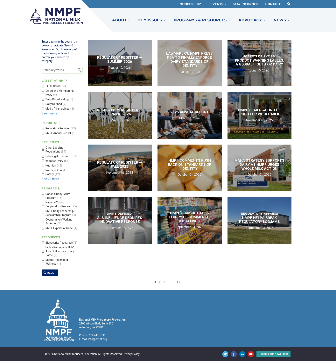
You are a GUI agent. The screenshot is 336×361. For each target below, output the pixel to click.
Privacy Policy (131, 354)
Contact (273, 4)
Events (217, 4)
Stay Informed (246, 4)
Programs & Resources (201, 20)
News (280, 20)
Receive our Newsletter (273, 353)
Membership (190, 4)
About (120, 20)
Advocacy (250, 20)
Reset (51, 272)
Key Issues (150, 20)
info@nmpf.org (97, 339)
